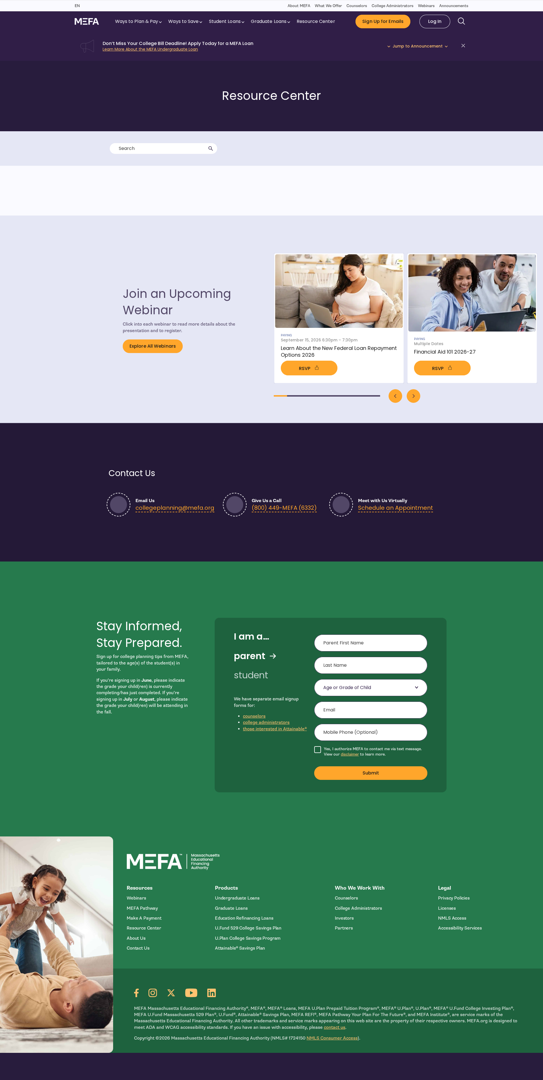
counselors (254, 716)
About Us (136, 938)
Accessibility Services (460, 928)
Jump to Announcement (418, 46)
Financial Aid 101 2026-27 (445, 351)
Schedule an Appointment (395, 508)
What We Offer (328, 5)
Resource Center (316, 21)
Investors (344, 918)
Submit (371, 773)
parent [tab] (249, 656)
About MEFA (299, 5)
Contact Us (138, 948)
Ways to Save (183, 21)
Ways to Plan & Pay (136, 21)
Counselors (356, 5)
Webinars (426, 5)
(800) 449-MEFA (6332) (284, 508)
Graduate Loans (268, 21)
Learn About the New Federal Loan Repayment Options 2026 (339, 351)
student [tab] (251, 675)
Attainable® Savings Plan (240, 948)
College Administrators (392, 5)
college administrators (266, 722)
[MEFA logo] (87, 21)
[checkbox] (370, 751)
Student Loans (225, 21)
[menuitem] (139, 21)
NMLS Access (452, 918)
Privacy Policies (454, 898)
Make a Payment (144, 918)
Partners (344, 928)
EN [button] (77, 5)
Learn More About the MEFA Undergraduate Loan (150, 49)
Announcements (453, 5)
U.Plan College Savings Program (248, 938)
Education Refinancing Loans (244, 918)
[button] (464, 46)
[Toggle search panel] (461, 21)
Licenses (447, 908)
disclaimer (350, 754)
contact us (334, 1027)
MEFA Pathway (142, 908)
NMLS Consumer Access (332, 1038)
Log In (435, 21)
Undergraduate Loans (237, 898)
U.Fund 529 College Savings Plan (248, 928)
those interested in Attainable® (275, 729)
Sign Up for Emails (383, 21)
